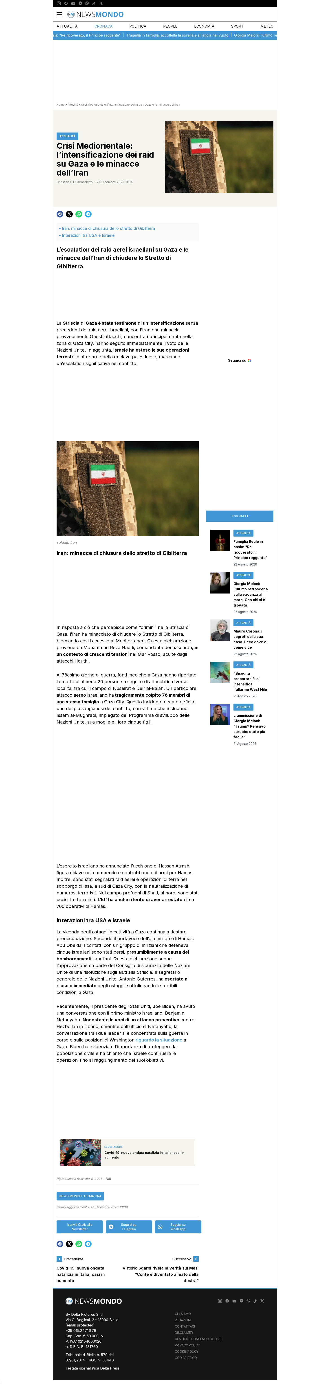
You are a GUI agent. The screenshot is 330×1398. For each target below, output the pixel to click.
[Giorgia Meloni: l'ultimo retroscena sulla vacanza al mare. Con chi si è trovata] (220, 593)
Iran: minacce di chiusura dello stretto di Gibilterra (108, 228)
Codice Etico (186, 1358)
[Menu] (62, 14)
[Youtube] (73, 3)
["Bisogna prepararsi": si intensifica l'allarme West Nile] (220, 680)
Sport (237, 26)
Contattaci (185, 1326)
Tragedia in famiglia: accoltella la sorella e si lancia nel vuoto (153, 35)
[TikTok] (94, 3)
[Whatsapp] (87, 3)
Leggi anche (240, 516)
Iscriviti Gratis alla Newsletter (79, 1227)
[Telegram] (80, 3)
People (170, 26)
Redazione (183, 1320)
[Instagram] (59, 3)
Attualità (67, 26)
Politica (137, 26)
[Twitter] (101, 3)
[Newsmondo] (95, 14)
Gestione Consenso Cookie (198, 1339)
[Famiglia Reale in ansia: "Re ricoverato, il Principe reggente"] (220, 548)
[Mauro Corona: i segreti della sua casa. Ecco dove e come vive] (220, 638)
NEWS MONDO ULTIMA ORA (80, 1196)
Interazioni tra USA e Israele (88, 235)
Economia (204, 26)
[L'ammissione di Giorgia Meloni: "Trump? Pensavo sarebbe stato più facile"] (220, 725)
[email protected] (80, 1325)
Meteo (266, 26)
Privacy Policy (187, 1345)
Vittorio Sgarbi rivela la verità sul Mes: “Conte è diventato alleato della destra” (161, 1274)
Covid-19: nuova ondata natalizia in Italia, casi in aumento (81, 1274)
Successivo (181, 1259)
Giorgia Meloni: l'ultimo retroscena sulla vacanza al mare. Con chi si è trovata (250, 594)
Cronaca (104, 26)
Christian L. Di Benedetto (75, 182)
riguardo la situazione (158, 1040)
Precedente (73, 1259)
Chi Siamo (183, 1314)
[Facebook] (66, 3)
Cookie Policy (186, 1351)
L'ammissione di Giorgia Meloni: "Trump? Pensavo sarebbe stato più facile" (249, 726)
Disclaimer (184, 1333)
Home (61, 104)
